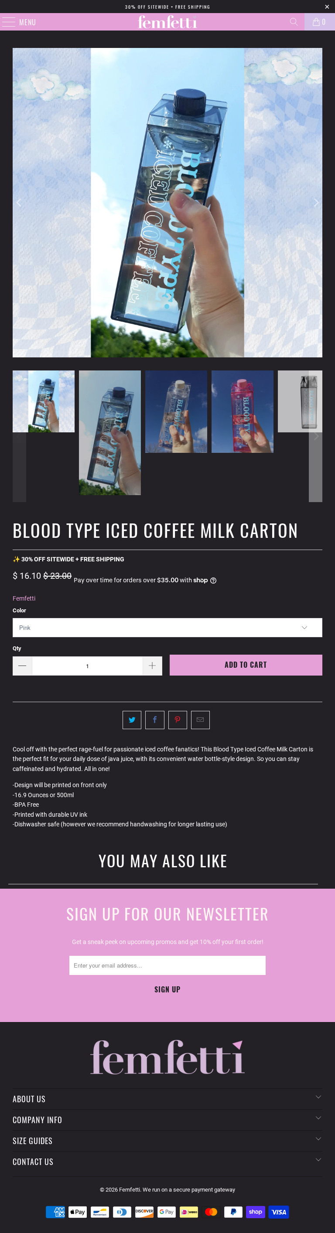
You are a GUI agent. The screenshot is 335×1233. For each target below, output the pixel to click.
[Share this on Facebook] (154, 720)
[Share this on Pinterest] (177, 720)
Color (19, 610)
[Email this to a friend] (200, 720)
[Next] (316, 202)
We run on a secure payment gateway (189, 1189)
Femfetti (24, 598)
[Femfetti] (167, 22)
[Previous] (19, 202)
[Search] (294, 22)
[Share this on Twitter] (132, 720)
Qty (17, 648)
